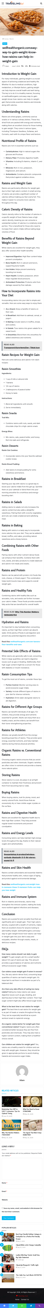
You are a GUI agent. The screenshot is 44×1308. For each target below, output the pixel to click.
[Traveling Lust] (15, 3)
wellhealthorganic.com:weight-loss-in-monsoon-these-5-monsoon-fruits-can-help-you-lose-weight (21, 887)
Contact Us (25, 1299)
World (12, 39)
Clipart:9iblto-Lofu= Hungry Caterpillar (28, 1245)
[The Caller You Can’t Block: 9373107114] (8, 1278)
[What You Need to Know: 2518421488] (32, 1101)
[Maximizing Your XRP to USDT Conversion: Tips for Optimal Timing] (11, 1101)
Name (4, 1183)
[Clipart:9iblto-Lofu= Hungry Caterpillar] (8, 1248)
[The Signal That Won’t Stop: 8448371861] (32, 1125)
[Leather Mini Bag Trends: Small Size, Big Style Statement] (8, 1258)
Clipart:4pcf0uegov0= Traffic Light (27, 1265)
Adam (7, 66)
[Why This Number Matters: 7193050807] (11, 1125)
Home (6, 39)
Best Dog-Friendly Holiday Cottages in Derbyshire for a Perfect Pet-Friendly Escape (28, 1236)
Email (4, 1191)
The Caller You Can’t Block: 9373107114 (29, 1275)
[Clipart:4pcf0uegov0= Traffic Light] (8, 1268)
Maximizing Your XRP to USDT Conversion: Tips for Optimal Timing (11, 1111)
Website (5, 1200)
